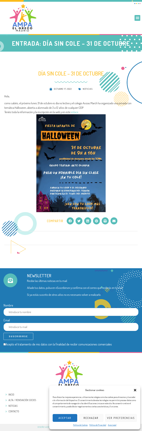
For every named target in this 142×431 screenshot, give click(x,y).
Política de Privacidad (97, 425)
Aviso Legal (112, 425)
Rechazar (91, 418)
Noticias (87, 89)
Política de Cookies (80, 425)
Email (6, 320)
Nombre (8, 305)
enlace (74, 112)
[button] (135, 390)
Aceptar (65, 418)
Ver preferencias (121, 418)
